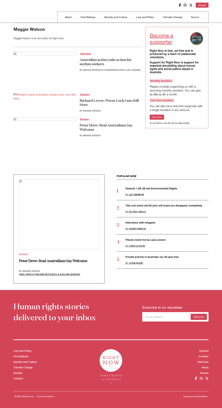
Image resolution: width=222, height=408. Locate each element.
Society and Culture (115, 17)
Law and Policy (145, 17)
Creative (203, 356)
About (68, 17)
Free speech (27, 274)
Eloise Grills (137, 211)
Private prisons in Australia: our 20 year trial (151, 256)
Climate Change (172, 17)
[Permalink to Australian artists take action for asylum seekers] (44, 69)
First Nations (88, 17)
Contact (18, 378)
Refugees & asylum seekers (62, 274)
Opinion (84, 94)
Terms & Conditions (45, 396)
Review (84, 119)
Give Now (157, 117)
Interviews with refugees (140, 222)
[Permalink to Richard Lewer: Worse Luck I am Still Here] (44, 96)
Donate (202, 5)
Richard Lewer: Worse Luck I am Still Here (109, 102)
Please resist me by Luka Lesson (145, 239)
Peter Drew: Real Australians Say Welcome (106, 127)
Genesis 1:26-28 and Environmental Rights (151, 188)
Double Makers (201, 396)
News (205, 367)
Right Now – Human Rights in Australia (26, 11)
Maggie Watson (91, 70)
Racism (39, 274)
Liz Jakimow (136, 194)
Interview (85, 53)
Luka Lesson (137, 245)
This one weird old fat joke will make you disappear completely (163, 205)
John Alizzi (136, 263)
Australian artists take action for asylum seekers (106, 61)
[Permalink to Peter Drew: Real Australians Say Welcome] (44, 135)
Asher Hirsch (137, 228)
